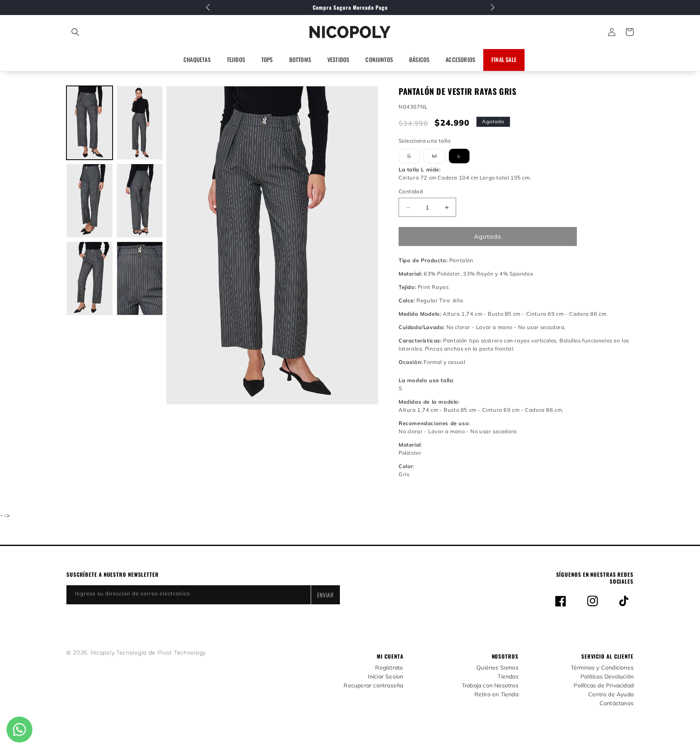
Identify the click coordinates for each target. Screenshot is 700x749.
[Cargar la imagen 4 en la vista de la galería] (140, 201)
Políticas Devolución (607, 676)
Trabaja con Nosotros (490, 685)
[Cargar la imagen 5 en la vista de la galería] (89, 278)
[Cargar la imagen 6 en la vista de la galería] (140, 278)
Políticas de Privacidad (604, 685)
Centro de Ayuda (611, 694)
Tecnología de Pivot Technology (161, 652)
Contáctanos (617, 703)
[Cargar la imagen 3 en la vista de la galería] (89, 201)
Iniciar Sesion (385, 676)
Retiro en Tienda (496, 694)
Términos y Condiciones (602, 667)
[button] (111, 32)
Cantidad (411, 191)
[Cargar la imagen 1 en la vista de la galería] (89, 123)
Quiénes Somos (497, 667)
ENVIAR (325, 595)
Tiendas (507, 676)
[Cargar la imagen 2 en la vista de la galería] (140, 123)
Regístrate (389, 667)
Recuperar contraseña (373, 685)
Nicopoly (103, 652)
